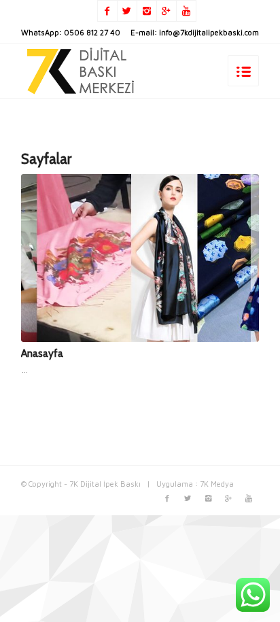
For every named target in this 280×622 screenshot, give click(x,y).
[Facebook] (107, 11)
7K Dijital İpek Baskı (105, 483)
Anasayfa (42, 353)
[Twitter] (127, 11)
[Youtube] (186, 11)
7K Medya (217, 483)
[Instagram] (146, 11)
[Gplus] (166, 11)
